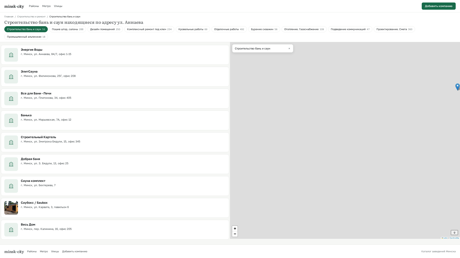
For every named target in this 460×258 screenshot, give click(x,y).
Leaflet (445, 238)
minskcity (14, 6)
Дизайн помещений (105, 29)
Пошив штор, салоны (67, 29)
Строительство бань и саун (26, 29)
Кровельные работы (192, 29)
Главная (8, 16)
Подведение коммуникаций (350, 29)
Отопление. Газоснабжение (304, 29)
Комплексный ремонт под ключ (149, 29)
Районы (34, 6)
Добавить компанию (438, 6)
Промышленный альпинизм (26, 36)
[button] (457, 87)
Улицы (58, 6)
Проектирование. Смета (394, 29)
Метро (46, 6)
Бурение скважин (264, 29)
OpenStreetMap (454, 238)
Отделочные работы (229, 29)
